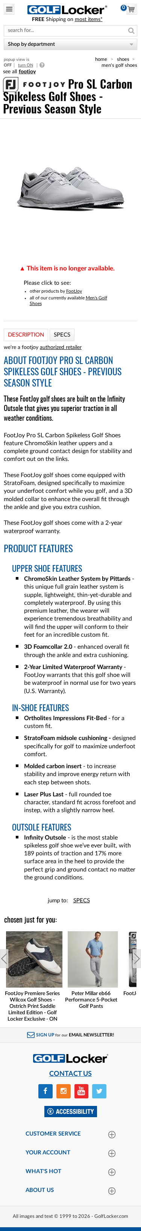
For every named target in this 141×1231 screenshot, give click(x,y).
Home (101, 59)
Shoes (123, 59)
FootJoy (74, 291)
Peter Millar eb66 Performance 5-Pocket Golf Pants (91, 1000)
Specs (81, 900)
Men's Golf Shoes (119, 65)
